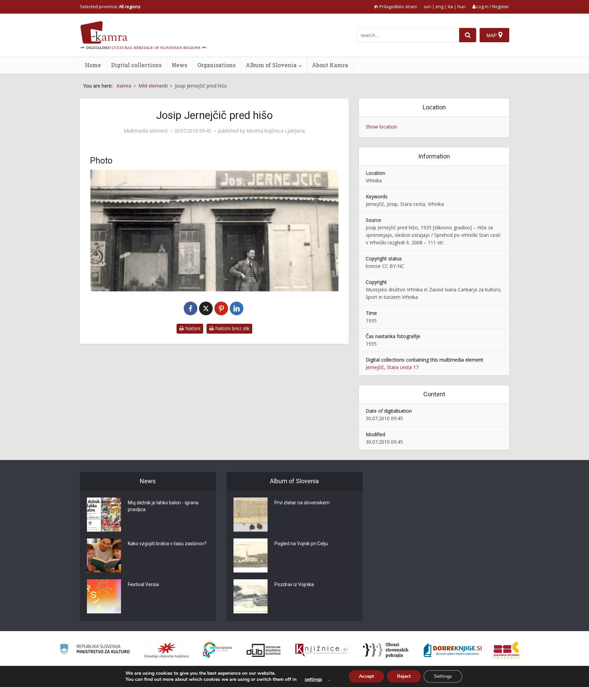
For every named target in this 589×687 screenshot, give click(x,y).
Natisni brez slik (232, 328)
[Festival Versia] (104, 596)
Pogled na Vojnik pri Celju (301, 543)
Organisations (216, 64)
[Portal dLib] (264, 650)
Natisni (192, 328)
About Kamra (330, 64)
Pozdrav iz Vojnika (294, 584)
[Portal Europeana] (217, 650)
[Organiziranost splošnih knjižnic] (167, 650)
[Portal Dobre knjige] (453, 650)
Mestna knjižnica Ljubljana (275, 131)
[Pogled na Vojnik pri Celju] (250, 555)
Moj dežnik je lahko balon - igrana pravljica (163, 506)
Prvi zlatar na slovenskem (302, 502)
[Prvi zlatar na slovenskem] (250, 515)
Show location (381, 126)
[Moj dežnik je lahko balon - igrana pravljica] (104, 515)
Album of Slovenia (271, 64)
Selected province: (110, 6)
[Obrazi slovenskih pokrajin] (386, 650)
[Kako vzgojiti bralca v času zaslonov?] (104, 555)
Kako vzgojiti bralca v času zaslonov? (167, 543)
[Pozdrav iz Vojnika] (250, 596)
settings (313, 679)
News (179, 64)
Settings (443, 676)
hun (461, 6)
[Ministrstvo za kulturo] (95, 650)
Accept (366, 676)
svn (427, 6)
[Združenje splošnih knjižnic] (506, 650)
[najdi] (467, 35)
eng (439, 6)
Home (93, 64)
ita (450, 6)
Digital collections (136, 64)
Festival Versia (143, 584)
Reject (404, 676)
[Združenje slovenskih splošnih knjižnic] (321, 650)
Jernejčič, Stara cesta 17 (392, 367)
